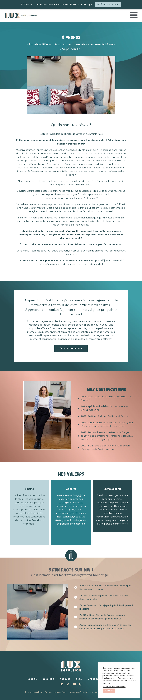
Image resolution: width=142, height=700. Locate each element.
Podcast (65, 679)
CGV (91, 692)
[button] (108, 4)
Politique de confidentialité (78, 692)
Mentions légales (60, 692)
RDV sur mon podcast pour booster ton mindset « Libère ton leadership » (56, 4)
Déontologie (48, 692)
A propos (93, 679)
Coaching (48, 679)
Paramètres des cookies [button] (114, 686)
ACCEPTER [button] (109, 691)
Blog (79, 679)
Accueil (32, 679)
